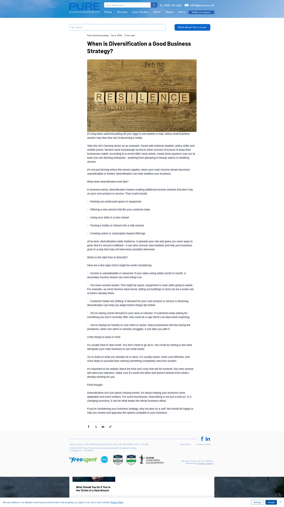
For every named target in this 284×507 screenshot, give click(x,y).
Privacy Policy (116, 502)
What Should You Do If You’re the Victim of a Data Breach (93, 488)
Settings (257, 502)
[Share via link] (110, 426)
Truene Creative (205, 463)
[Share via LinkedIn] (103, 426)
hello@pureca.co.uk (202, 5)
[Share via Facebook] (88, 426)
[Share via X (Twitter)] (95, 426)
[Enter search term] (154, 5)
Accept (271, 502)
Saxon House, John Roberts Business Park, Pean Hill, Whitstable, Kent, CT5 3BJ (109, 444)
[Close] (280, 502)
